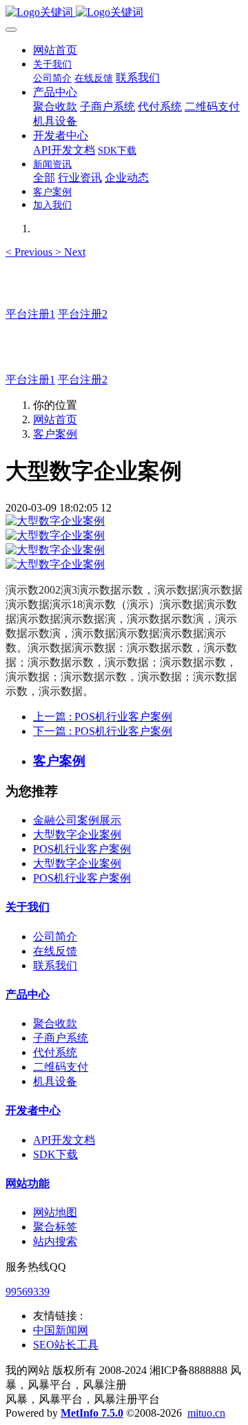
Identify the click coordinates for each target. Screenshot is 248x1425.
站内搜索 (55, 1241)
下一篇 (102, 731)
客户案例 (55, 434)
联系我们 (55, 965)
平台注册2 (82, 314)
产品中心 (28, 994)
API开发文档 (64, 1140)
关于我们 (28, 907)
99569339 (28, 1291)
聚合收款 (55, 1023)
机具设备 (55, 1081)
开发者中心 (33, 1110)
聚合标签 (55, 1227)
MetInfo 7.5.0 (92, 1413)
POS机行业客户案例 (82, 849)
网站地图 (55, 1212)
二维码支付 (60, 1067)
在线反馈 (55, 951)
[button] (30, 252)
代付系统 (55, 1052)
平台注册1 (30, 314)
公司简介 (55, 936)
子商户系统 (60, 1038)
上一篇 (102, 716)
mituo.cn (206, 1413)
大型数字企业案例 (77, 834)
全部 (44, 177)
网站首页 (55, 50)
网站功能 (28, 1183)
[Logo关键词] (124, 13)
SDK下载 (55, 1154)
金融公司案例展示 (77, 820)
